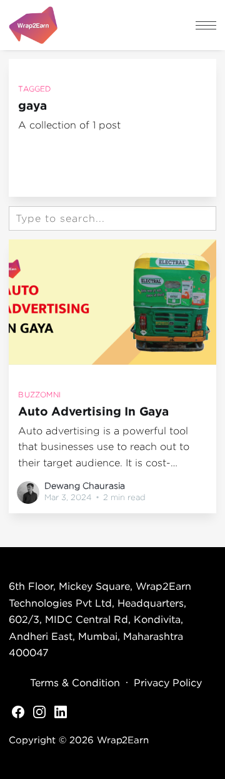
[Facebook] (18, 710)
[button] (206, 25)
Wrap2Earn (122, 740)
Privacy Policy (168, 682)
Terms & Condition (75, 682)
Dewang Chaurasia (84, 485)
